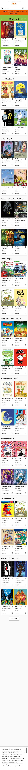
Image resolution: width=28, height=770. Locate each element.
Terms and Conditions (7, 751)
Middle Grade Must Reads (11, 199)
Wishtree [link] (17, 578)
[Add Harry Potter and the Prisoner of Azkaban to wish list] (12, 493)
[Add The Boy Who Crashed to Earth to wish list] (12, 345)
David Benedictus (19, 40)
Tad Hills (18, 129)
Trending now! (7, 438)
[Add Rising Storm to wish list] (12, 46)
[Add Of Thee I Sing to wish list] (12, 194)
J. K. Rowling (5, 488)
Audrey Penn (18, 100)
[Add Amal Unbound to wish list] (25, 613)
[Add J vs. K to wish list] (25, 433)
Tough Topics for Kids (9, 558)
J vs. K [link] (16, 426)
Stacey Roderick (6, 280)
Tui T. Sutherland (19, 340)
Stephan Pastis (19, 368)
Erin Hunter (5, 40)
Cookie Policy (18, 766)
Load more (14, 618)
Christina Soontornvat (20, 220)
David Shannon (19, 189)
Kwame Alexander (20, 428)
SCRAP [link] (16, 67)
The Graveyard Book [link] (20, 247)
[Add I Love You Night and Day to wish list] (12, 433)
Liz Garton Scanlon (7, 100)
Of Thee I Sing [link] (5, 187)
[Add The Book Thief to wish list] (12, 225)
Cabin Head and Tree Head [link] (20, 398)
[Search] (2, 8)
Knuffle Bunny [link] (18, 159)
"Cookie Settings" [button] (18, 760)
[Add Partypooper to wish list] (25, 465)
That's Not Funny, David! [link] (20, 187)
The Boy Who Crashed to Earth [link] (7, 338)
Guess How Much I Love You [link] (7, 398)
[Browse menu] (25, 8)
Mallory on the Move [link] (7, 546)
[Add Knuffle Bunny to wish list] (25, 165)
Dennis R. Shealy (19, 548)
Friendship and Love (9, 378)
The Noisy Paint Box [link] (7, 159)
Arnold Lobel (5, 308)
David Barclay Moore (7, 608)
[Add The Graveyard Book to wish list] (25, 254)
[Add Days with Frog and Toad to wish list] (12, 314)
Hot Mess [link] (4, 458)
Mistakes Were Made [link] (20, 367)
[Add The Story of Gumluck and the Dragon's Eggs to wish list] (12, 74)
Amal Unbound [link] (18, 606)
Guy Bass (18, 69)
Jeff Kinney (5, 460)
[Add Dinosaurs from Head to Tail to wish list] (12, 285)
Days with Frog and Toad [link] (7, 307)
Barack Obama (6, 189)
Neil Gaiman (18, 248)
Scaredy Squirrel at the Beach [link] (20, 307)
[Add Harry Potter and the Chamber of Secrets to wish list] (25, 493)
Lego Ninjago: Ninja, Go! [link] (20, 278)
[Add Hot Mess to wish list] (12, 465)
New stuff (14, 19)
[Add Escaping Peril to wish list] (25, 345)
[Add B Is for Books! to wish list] (12, 525)
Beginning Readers (8, 498)
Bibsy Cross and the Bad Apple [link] (7, 99)
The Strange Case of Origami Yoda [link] (7, 367)
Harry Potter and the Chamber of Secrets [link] (20, 486)
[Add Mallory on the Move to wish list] (12, 553)
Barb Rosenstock (6, 160)
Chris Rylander (6, 580)
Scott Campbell (19, 400)
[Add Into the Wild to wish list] (12, 254)
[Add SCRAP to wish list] (25, 74)
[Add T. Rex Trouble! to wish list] (25, 553)
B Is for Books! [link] (5, 518)
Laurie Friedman (6, 548)
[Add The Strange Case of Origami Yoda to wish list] (12, 373)
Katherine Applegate (20, 580)
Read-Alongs (6, 259)
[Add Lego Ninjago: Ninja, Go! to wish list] (25, 285)
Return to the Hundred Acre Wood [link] (20, 39)
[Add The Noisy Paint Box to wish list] (12, 165)
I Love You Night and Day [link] (7, 426)
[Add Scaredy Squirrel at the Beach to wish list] (25, 314)
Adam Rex (5, 69)
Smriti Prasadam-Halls (7, 428)
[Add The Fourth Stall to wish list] (12, 585)
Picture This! (6, 139)
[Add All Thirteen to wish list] (25, 225)
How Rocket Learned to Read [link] (20, 127)
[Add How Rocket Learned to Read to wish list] (25, 134)
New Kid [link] (4, 127)
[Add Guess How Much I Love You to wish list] (12, 405)
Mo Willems (18, 160)
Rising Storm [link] (5, 39)
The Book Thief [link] (6, 218)
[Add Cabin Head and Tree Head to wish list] (25, 405)
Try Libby (4, 11)
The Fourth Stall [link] (6, 578)
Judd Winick (5, 340)
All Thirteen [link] (18, 218)
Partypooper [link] (18, 458)
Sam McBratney (6, 400)
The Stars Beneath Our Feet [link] (7, 606)
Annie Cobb (5, 520)
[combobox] (11, 8)
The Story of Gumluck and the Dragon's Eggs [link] (7, 67)
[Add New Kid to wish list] (12, 134)
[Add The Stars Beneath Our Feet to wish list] (12, 613)
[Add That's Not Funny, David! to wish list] (25, 194)
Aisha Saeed (18, 608)
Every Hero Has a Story (10, 319)
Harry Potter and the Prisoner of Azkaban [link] (7, 486)
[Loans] (22, 8)
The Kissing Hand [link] (19, 99)
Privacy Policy (18, 751)
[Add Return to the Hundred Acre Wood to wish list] (25, 46)
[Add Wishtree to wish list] (25, 585)
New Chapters (7, 79)
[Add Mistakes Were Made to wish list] (25, 373)
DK (16, 280)
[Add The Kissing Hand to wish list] (25, 106)
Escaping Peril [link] (18, 338)
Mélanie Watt (18, 308)
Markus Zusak (6, 220)
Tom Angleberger (6, 368)
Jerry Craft (5, 129)
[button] (12, 39)
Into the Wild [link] (5, 247)
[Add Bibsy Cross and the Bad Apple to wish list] (12, 106)
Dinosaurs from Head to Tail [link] (7, 278)
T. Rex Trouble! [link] (18, 546)
